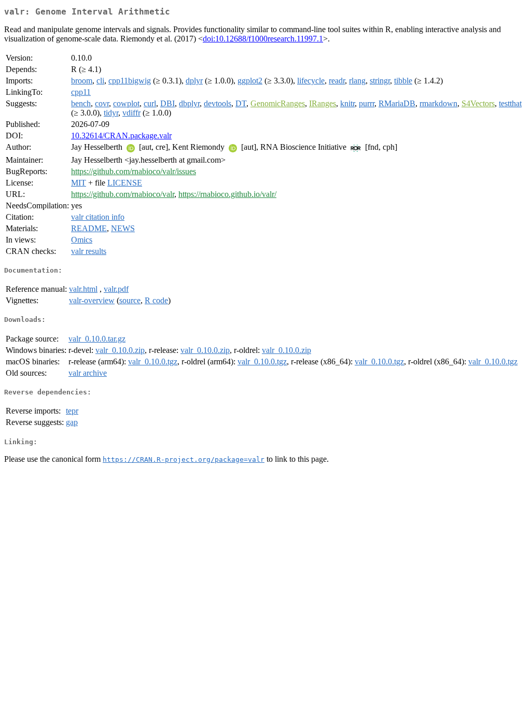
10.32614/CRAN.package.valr (121, 135)
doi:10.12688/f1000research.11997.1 (263, 38)
